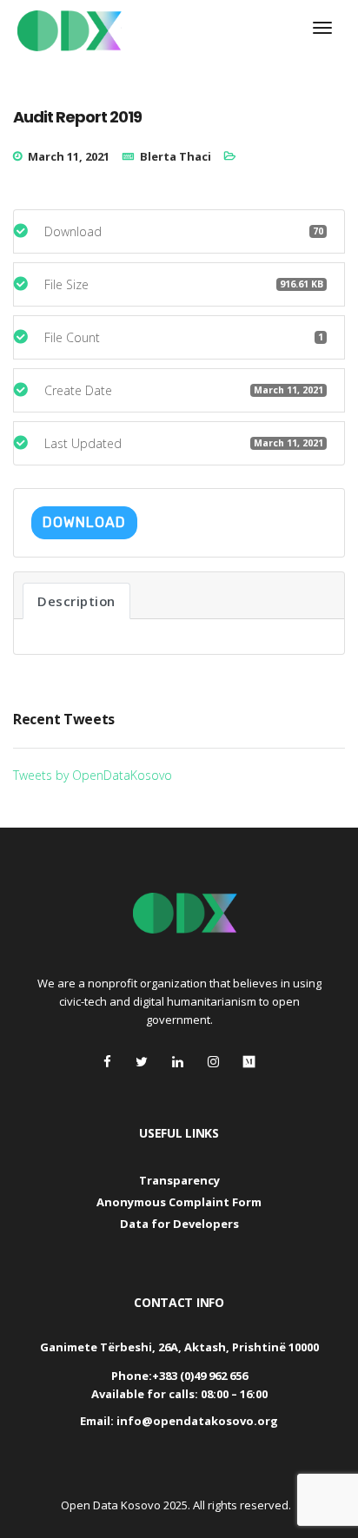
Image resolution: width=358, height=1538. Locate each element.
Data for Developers (179, 1223)
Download (84, 522)
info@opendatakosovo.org (197, 1421)
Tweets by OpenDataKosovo (92, 775)
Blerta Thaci (175, 156)
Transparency (179, 1180)
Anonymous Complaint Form (179, 1202)
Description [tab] (76, 601)
